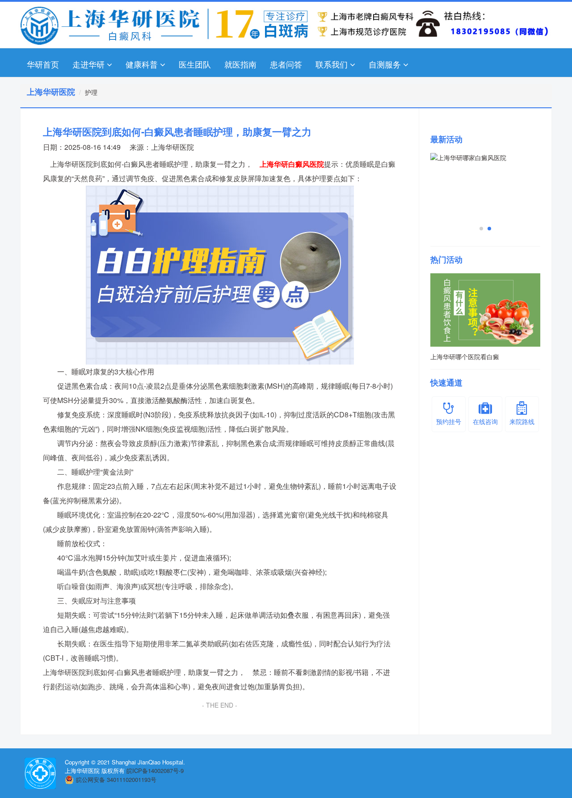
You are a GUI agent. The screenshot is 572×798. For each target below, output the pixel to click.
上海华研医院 (172, 147)
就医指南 (240, 64)
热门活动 (446, 259)
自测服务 (385, 64)
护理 (91, 92)
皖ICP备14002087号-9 (155, 770)
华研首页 (43, 64)
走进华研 (88, 64)
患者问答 (286, 64)
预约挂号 (448, 421)
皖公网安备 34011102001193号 (116, 779)
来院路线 (521, 421)
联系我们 (331, 64)
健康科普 (142, 64)
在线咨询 (485, 421)
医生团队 (195, 64)
